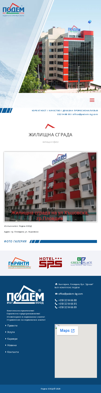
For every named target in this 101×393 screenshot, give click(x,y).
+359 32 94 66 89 (67, 307)
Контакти (13, 352)
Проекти (12, 325)
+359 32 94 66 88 (67, 300)
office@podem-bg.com (85, 114)
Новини (12, 345)
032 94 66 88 (63, 114)
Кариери (12, 338)
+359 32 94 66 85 (67, 303)
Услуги (11, 332)
